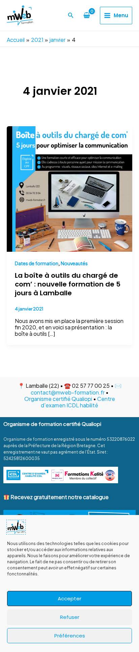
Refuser (69, 617)
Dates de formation (36, 263)
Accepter (69, 598)
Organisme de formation (28, 439)
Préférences (69, 635)
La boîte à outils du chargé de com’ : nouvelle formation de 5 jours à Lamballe (67, 284)
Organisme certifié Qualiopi (58, 398)
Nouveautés (74, 263)
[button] (71, 15)
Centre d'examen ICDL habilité (78, 402)
